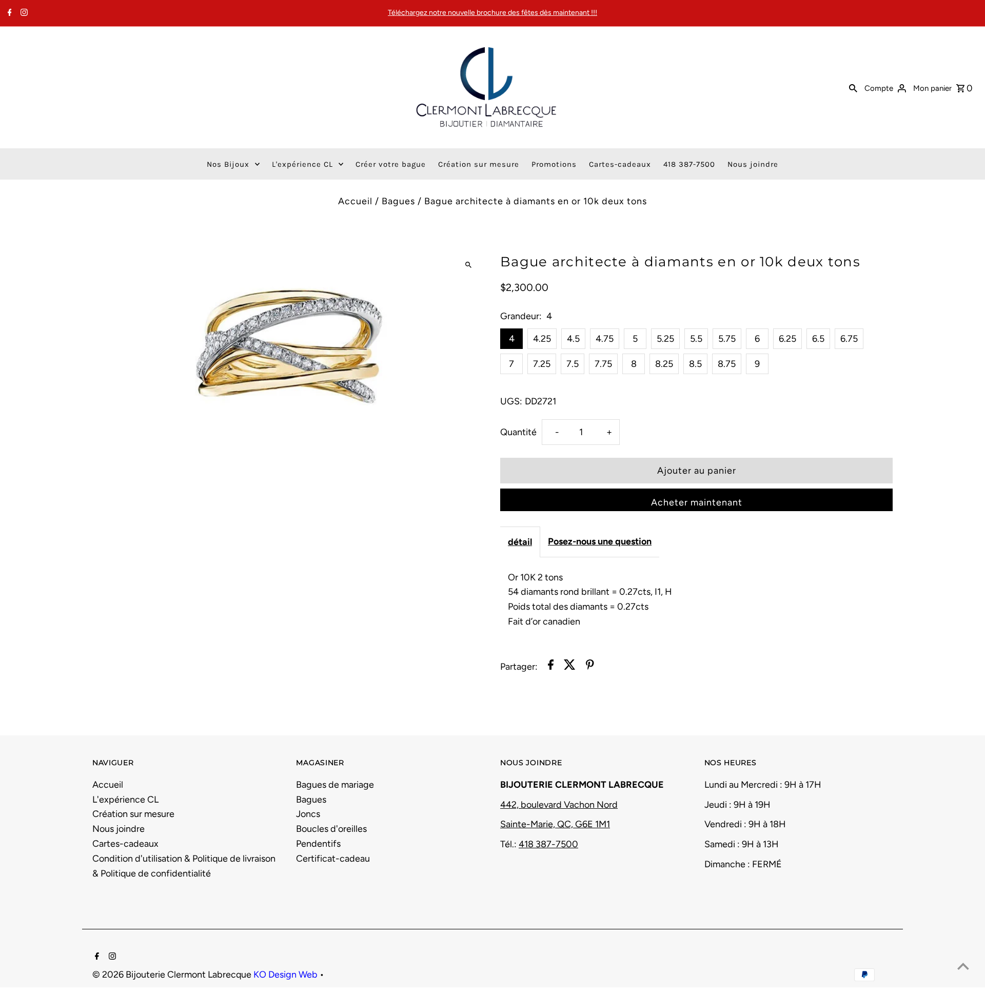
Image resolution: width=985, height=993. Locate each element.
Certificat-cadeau (333, 858)
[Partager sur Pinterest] (590, 666)
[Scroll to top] (963, 966)
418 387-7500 (548, 844)
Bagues (398, 201)
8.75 (727, 363)
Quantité (518, 432)
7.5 (572, 363)
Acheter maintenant (696, 502)
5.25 (665, 338)
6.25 (787, 338)
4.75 (605, 338)
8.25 (664, 363)
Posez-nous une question (600, 541)
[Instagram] (23, 13)
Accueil (355, 201)
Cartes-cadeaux (125, 843)
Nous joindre (118, 828)
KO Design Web (286, 974)
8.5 (695, 363)
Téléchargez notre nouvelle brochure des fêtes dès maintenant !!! (492, 12)
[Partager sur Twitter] (570, 666)
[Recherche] (853, 87)
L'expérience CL (125, 799)
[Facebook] (8, 13)
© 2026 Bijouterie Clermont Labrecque (172, 974)
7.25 (541, 363)
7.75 (603, 363)
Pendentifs (318, 843)
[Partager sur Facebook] (551, 666)
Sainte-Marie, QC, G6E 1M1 (555, 824)
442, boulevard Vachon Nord (559, 804)
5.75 (727, 338)
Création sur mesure (133, 814)
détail (520, 542)
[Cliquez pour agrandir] (468, 265)
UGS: (511, 401)
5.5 (696, 338)
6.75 (849, 338)
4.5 (573, 338)
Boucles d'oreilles (331, 828)
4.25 (542, 338)
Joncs (308, 814)
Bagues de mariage (335, 784)
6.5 (818, 338)
